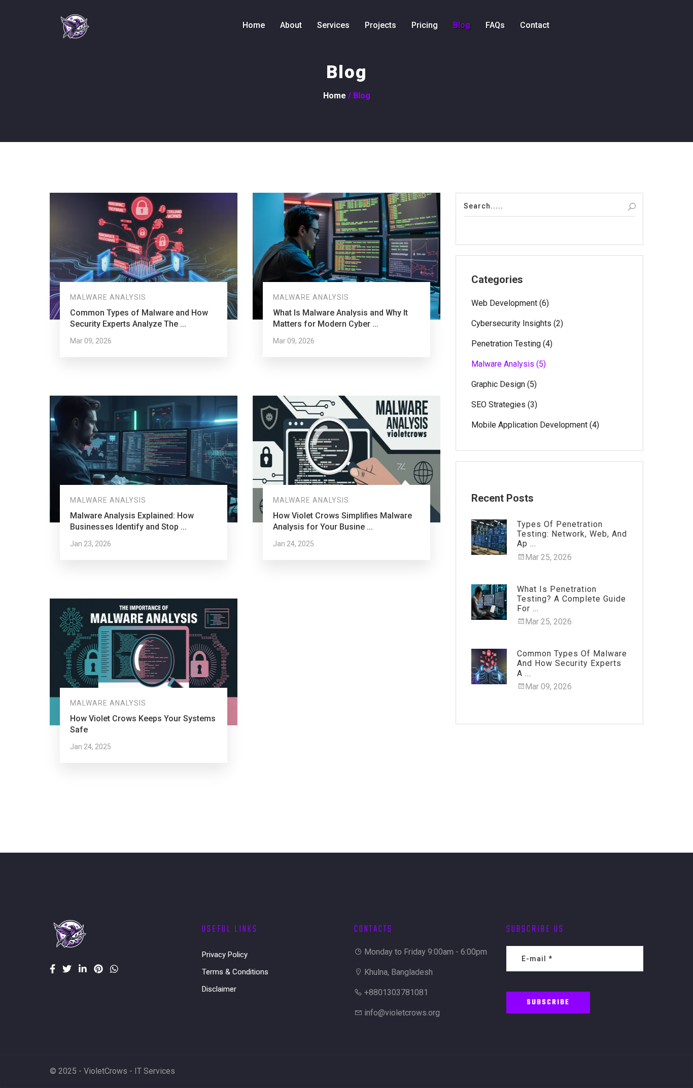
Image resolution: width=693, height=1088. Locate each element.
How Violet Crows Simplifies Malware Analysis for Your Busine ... (342, 521)
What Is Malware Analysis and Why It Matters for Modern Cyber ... (340, 318)
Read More (90, 337)
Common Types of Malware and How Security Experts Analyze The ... (139, 318)
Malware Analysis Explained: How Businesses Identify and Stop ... (132, 521)
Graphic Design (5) (504, 384)
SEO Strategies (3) (504, 404)
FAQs (495, 25)
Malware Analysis (108, 297)
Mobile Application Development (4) (535, 425)
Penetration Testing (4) (511, 343)
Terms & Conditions (235, 971)
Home (253, 25)
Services (333, 25)
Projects (380, 25)
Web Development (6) (510, 303)
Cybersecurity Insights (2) (517, 323)
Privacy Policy (225, 954)
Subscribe (548, 1002)
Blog (461, 25)
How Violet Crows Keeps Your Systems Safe (143, 724)
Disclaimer (219, 989)
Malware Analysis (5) (508, 364)
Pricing (424, 25)
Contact (534, 25)
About (291, 25)
